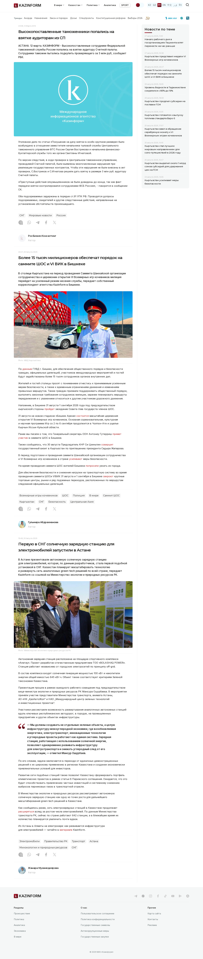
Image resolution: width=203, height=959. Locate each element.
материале (66, 829)
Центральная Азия (82, 501)
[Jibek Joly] (172, 18)
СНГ (21, 215)
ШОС (65, 495)
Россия (61, 215)
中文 (169, 5)
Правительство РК (55, 841)
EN (164, 5)
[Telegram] (37, 222)
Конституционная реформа (111, 18)
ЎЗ (180, 5)
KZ (149, 5)
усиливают (75, 458)
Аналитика (110, 5)
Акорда (28, 18)
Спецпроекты (86, 18)
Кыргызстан (26, 501)
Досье (73, 18)
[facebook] (157, 896)
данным (27, 368)
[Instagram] (20, 222)
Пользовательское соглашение (97, 913)
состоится (82, 415)
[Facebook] (46, 222)
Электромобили (29, 841)
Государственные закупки (95, 936)
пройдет (49, 409)
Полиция (79, 495)
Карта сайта (154, 913)
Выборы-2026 (135, 18)
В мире (94, 495)
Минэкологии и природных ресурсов (43, 847)
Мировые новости (40, 215)
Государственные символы (95, 925)
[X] (54, 222)
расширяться (26, 811)
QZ (154, 5)
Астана (94, 841)
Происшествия (22, 913)
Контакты (153, 919)
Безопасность (57, 501)
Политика (19, 919)
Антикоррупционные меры (95, 930)
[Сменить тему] (140, 5)
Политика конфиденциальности (98, 919)
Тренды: (18, 18)
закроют (108, 476)
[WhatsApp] (29, 222)
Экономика (20, 930)
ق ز (175, 5)
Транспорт (78, 841)
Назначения (40, 18)
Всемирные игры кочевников (38, 495)
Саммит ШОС (111, 495)
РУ (159, 5)
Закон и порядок (59, 18)
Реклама (152, 925)
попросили (92, 465)
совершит (107, 444)
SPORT (125, 5)
